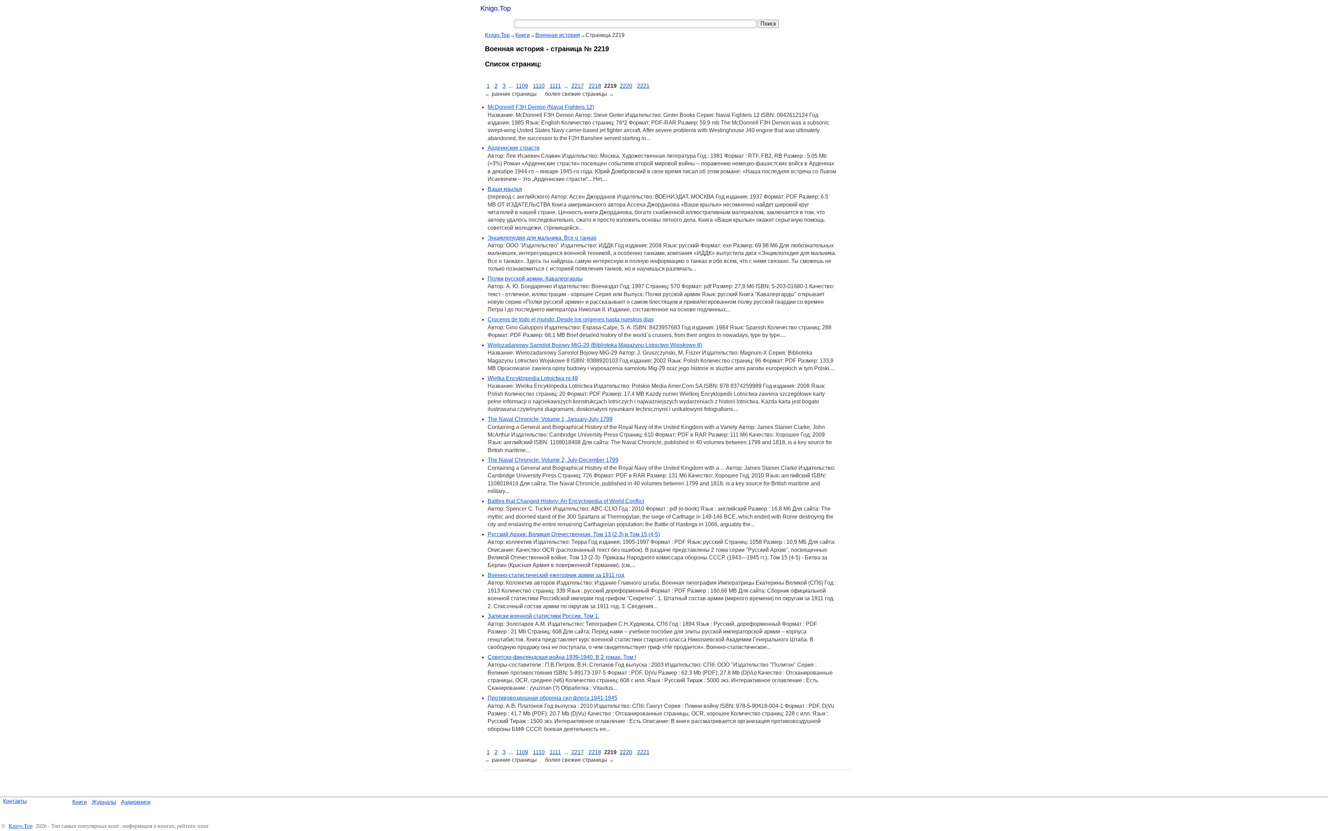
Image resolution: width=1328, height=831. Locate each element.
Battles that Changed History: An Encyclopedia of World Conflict (566, 501)
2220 (626, 86)
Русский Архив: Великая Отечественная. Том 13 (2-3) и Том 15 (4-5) (574, 534)
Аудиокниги (135, 802)
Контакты (15, 801)
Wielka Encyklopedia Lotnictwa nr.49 (533, 378)
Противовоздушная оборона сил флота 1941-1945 (552, 698)
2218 (595, 86)
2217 (577, 86)
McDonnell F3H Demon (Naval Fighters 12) (541, 107)
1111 (555, 86)
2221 (643, 86)
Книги (79, 802)
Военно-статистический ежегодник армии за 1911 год (556, 575)
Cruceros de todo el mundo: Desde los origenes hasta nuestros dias (571, 319)
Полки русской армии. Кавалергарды (535, 279)
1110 (539, 86)
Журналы (104, 802)
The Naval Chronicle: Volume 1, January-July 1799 (550, 419)
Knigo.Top (495, 8)
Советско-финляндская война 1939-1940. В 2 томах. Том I (562, 657)
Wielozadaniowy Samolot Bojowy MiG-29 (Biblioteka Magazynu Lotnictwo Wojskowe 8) (595, 345)
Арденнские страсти (514, 148)
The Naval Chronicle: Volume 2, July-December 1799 (553, 460)
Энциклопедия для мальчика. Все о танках (542, 238)
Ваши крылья (505, 189)
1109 (522, 86)
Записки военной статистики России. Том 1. (543, 616)
